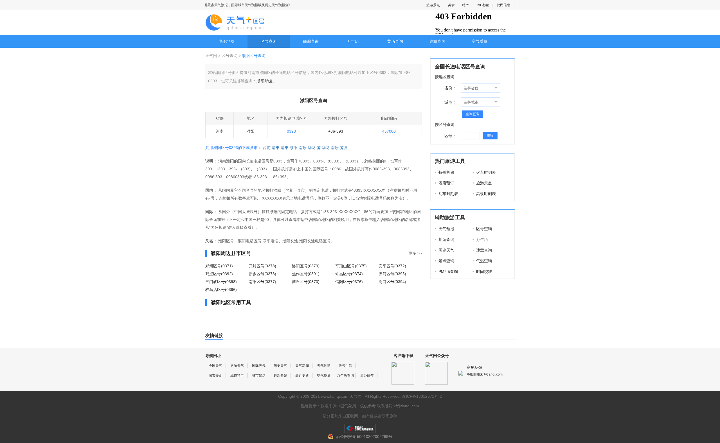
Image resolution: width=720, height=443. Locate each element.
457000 (389, 131)
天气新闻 (302, 366)
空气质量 (479, 41)
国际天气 (259, 366)
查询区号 (472, 114)
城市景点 (259, 376)
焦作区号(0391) (306, 274)
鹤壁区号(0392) (219, 274)
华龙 (312, 147)
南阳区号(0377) (262, 281)
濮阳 (294, 147)
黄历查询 (395, 41)
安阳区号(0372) (392, 266)
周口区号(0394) (392, 281)
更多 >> (415, 253)
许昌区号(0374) (349, 274)
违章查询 (437, 41)
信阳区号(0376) (349, 281)
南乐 (303, 147)
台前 (267, 147)
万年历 (353, 41)
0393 (291, 131)
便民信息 (503, 5)
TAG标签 (482, 5)
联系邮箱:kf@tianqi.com (398, 406)
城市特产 (237, 376)
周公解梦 (367, 376)
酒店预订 (444, 183)
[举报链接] (360, 428)
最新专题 (280, 376)
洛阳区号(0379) (306, 266)
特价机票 (444, 172)
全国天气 (215, 366)
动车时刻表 (446, 193)
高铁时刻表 (484, 193)
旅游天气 (237, 366)
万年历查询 (345, 376)
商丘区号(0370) (306, 281)
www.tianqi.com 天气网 (341, 396)
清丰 (276, 147)
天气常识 (323, 366)
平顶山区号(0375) (351, 266)
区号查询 (268, 41)
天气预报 (444, 229)
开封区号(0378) (262, 266)
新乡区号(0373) (262, 274)
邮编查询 (311, 41)
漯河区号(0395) (392, 274)
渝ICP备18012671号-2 (422, 396)
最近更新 (302, 376)
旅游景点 (433, 5)
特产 (465, 5)
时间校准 (482, 271)
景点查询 (444, 261)
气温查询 (482, 261)
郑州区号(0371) (219, 266)
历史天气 (444, 250)
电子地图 (226, 41)
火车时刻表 (484, 172)
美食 (451, 5)
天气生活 (345, 366)
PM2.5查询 (446, 271)
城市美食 (215, 376)
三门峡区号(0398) (221, 281)
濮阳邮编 (264, 81)
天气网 (211, 55)
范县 (344, 147)
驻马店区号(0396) (221, 289)
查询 (490, 136)
